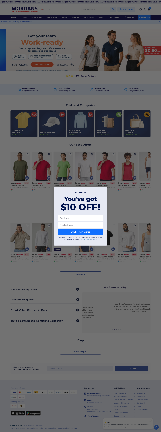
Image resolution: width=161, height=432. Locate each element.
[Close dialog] (104, 190)
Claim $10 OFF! (80, 232)
